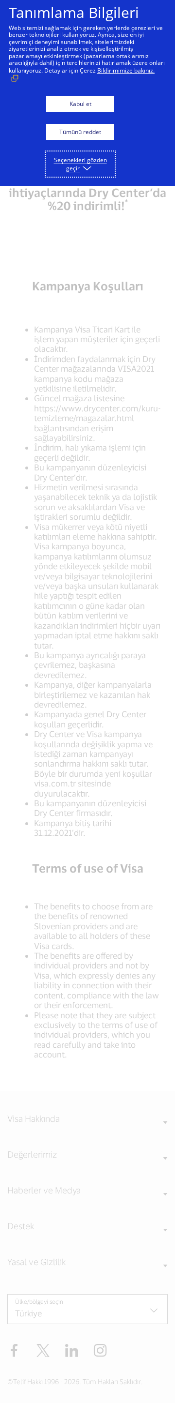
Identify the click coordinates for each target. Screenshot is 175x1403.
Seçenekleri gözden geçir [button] (80, 164)
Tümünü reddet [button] (80, 132)
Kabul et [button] (80, 104)
